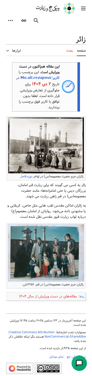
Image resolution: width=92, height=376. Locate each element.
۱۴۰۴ (36, 84)
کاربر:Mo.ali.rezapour (40, 78)
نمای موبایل (56, 356)
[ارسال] (79, 363)
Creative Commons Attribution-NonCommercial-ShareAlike (47, 334)
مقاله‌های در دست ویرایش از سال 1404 (48, 296)
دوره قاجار (26, 176)
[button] (83, 8)
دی (44, 84)
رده (82, 296)
